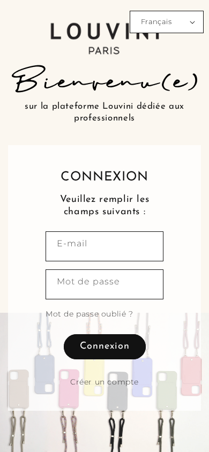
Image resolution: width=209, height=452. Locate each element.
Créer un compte (104, 382)
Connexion (105, 346)
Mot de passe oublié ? (89, 314)
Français (156, 21)
